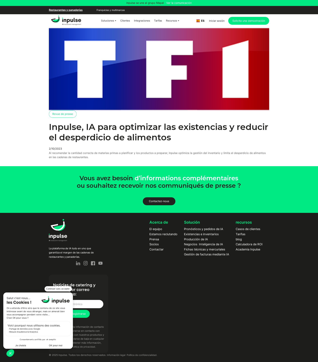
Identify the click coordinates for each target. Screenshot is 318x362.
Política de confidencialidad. (142, 355)
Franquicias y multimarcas (111, 10)
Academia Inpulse (248, 249)
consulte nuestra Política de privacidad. (74, 346)
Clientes (125, 20)
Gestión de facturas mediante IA (206, 254)
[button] (10, 353)
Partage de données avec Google (24, 329)
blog (239, 239)
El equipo (155, 229)
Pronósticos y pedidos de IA (203, 229)
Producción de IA (196, 239)
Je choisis (20, 345)
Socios (154, 244)
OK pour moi (55, 345)
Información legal (116, 355)
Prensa (154, 239)
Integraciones (142, 20)
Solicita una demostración (248, 20)
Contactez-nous (159, 201)
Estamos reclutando (163, 234)
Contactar (156, 249)
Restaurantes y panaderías (66, 10)
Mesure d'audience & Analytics (23, 332)
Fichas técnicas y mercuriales (204, 249)
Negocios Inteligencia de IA (203, 244)
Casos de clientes (248, 229)
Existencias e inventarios (201, 234)
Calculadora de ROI (249, 244)
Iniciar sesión (217, 20)
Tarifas (158, 20)
